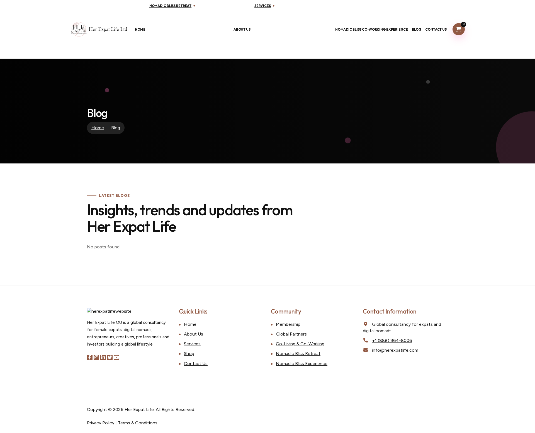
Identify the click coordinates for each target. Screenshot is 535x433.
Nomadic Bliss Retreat (298, 353)
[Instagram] (96, 357)
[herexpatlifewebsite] (99, 29)
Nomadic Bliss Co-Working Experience (371, 29)
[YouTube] (116, 357)
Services (192, 343)
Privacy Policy (100, 422)
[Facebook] (90, 357)
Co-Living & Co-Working (300, 343)
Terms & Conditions (137, 422)
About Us (242, 29)
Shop (189, 353)
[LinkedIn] (103, 357)
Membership (288, 324)
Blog (417, 29)
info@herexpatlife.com (395, 350)
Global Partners (291, 334)
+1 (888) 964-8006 (392, 340)
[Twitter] (110, 357)
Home (140, 29)
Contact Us (436, 29)
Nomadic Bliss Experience (301, 363)
